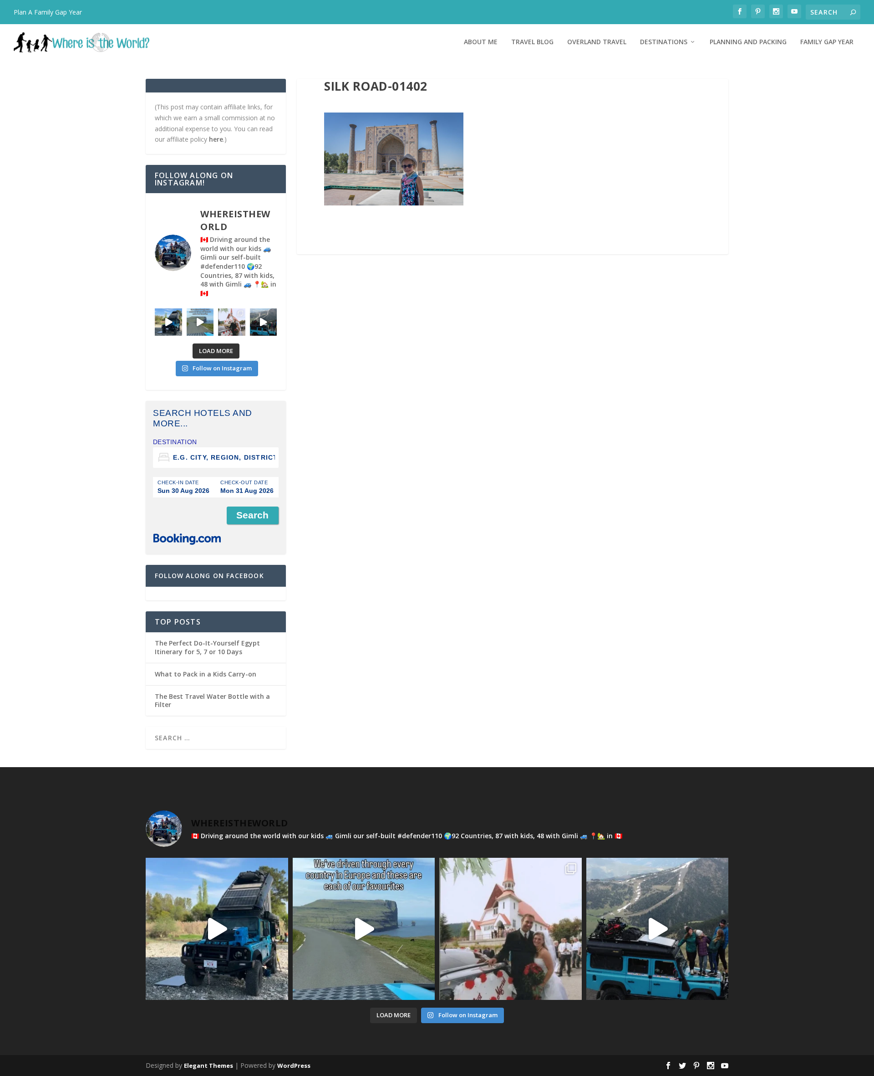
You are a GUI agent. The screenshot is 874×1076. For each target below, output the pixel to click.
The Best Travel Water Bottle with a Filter (212, 700)
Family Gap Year (827, 42)
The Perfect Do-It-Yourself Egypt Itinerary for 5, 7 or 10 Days (207, 647)
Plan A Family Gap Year (48, 12)
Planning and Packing (748, 42)
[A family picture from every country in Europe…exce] (263, 322)
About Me (481, 42)
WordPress (293, 1065)
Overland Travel (596, 42)
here (216, 139)
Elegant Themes (208, 1065)
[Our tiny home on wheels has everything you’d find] (168, 322)
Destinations (663, 42)
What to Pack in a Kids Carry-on (205, 674)
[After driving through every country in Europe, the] (200, 322)
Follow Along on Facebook (209, 575)
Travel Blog (532, 42)
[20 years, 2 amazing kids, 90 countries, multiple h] (231, 322)
